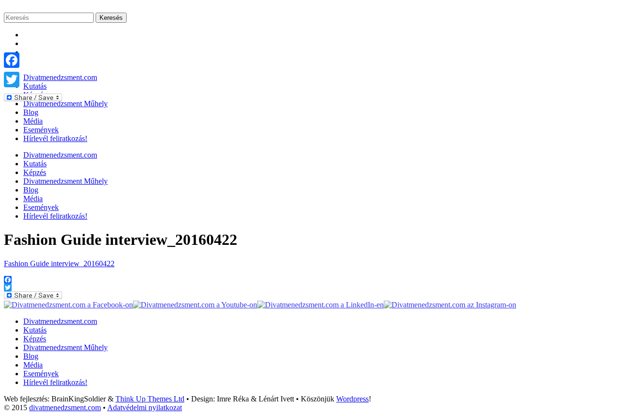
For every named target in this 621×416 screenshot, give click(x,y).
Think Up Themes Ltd (149, 399)
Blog (30, 112)
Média (33, 121)
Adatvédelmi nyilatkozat (144, 407)
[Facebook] (33, 60)
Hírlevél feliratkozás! (55, 138)
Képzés (34, 172)
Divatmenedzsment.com (60, 155)
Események (41, 130)
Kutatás (35, 164)
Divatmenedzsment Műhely (65, 181)
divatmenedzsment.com (65, 407)
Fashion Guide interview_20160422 (59, 263)
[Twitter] (33, 79)
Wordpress (352, 399)
